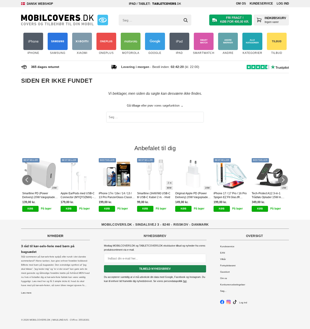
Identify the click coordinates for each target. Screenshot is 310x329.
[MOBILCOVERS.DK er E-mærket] (102, 20)
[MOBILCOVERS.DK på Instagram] (228, 303)
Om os (241, 3)
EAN (222, 253)
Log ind (283, 3)
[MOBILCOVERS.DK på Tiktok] (235, 303)
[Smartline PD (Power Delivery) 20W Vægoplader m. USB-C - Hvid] (40, 174)
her (185, 281)
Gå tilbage (133, 105)
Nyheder (55, 236)
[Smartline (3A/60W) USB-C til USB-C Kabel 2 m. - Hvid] (155, 174)
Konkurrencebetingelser (232, 284)
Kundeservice (261, 3)
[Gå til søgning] (185, 20)
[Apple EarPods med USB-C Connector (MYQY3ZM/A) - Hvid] (79, 174)
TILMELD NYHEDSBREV (155, 268)
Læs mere (26, 293)
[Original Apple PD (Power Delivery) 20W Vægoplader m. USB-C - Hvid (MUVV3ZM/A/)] (193, 174)
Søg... (223, 291)
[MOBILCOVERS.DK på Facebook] (222, 303)
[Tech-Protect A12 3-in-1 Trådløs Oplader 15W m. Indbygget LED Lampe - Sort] (270, 174)
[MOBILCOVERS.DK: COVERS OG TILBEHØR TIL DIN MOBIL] (57, 20)
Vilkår (223, 259)
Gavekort (225, 272)
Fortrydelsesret (228, 265)
